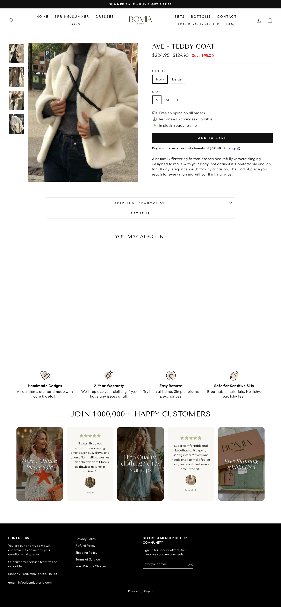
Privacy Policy (85, 539)
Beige (177, 79)
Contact (227, 16)
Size (156, 92)
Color (159, 71)
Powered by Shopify (140, 591)
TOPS (75, 24)
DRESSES (105, 16)
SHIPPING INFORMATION (140, 203)
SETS (180, 16)
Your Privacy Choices (90, 566)
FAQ (230, 24)
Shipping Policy (86, 553)
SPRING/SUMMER (72, 16)
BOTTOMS (201, 16)
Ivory (160, 79)
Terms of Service (87, 559)
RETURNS (140, 213)
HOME (42, 16)
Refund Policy (85, 546)
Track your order (198, 24)
